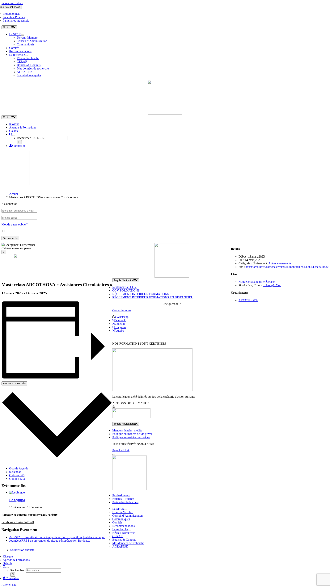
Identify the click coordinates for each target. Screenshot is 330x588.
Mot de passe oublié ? (15, 224)
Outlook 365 (16, 475)
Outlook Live (17, 478)
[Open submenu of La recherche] (26, 55)
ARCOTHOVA (248, 300)
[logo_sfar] (165, 113)
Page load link (120, 450)
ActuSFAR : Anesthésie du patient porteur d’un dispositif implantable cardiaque (57, 537)
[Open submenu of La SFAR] (22, 35)
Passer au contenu (12, 3)
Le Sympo (17, 500)
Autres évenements (279, 263)
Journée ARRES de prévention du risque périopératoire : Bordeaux (49, 540)
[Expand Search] (13, 135)
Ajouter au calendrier (14, 383)
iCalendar (15, 471)
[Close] (113, 454)
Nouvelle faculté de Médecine (257, 281)
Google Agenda (18, 468)
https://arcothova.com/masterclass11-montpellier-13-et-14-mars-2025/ (286, 266)
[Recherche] (10, 134)
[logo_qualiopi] (152, 390)
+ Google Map (272, 285)
